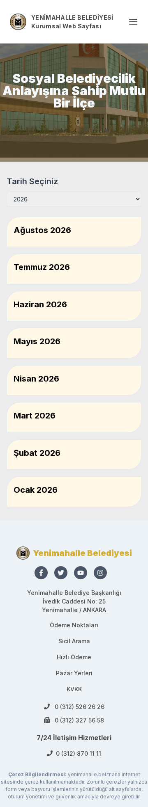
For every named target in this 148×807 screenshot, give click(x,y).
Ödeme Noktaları (74, 625)
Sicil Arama (74, 641)
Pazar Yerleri (74, 673)
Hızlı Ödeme (74, 657)
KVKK (74, 689)
